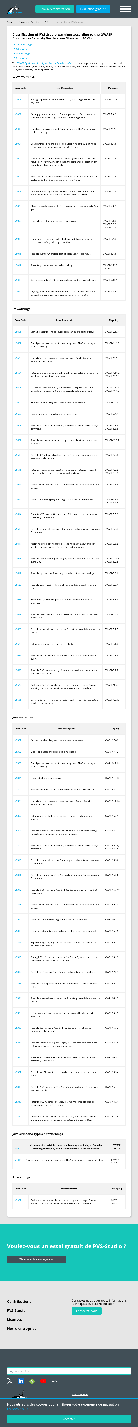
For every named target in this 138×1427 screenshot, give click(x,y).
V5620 (18, 584)
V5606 (18, 402)
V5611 (18, 469)
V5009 (18, 220)
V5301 (18, 740)
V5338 (18, 1086)
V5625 (18, 643)
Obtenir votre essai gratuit (37, 1259)
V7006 (18, 1159)
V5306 (18, 801)
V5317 (18, 942)
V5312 (18, 889)
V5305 (18, 789)
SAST (47, 21)
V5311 (18, 875)
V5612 (18, 484)
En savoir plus (17, 1409)
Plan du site (80, 1394)
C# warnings (22, 49)
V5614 (18, 514)
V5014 (18, 291)
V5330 (18, 1027)
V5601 (18, 331)
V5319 (18, 972)
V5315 (18, 930)
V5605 (18, 387)
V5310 (18, 860)
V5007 (18, 191)
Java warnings (23, 53)
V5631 (18, 699)
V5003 (18, 128)
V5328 (18, 1013)
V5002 (18, 114)
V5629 (18, 685)
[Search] (11, 1371)
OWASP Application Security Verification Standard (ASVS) (45, 63)
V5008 (18, 206)
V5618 (18, 558)
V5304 (18, 778)
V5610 (18, 455)
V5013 (18, 280)
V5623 (18, 629)
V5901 (18, 1200)
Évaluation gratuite (93, 9)
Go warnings (22, 58)
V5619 (18, 573)
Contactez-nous (86, 1311)
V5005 (18, 158)
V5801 (18, 1148)
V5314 (18, 919)
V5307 (18, 815)
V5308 (18, 830)
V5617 (18, 543)
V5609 (18, 440)
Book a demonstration (55, 9)
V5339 (18, 1101)
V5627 (18, 655)
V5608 (18, 425)
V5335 (18, 1057)
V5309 (18, 845)
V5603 (18, 358)
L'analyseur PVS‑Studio (29, 21)
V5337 (18, 1072)
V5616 (18, 528)
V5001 (18, 99)
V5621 (18, 599)
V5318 (18, 957)
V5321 (18, 983)
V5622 (18, 614)
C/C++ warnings (24, 44)
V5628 (18, 670)
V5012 (18, 265)
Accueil (10, 21)
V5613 (18, 499)
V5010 (18, 238)
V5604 (18, 372)
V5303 (18, 763)
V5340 (18, 1116)
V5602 (18, 343)
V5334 (18, 1042)
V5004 (18, 143)
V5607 (18, 413)
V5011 (18, 253)
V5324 (18, 998)
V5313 (18, 904)
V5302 (18, 751)
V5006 (18, 176)
